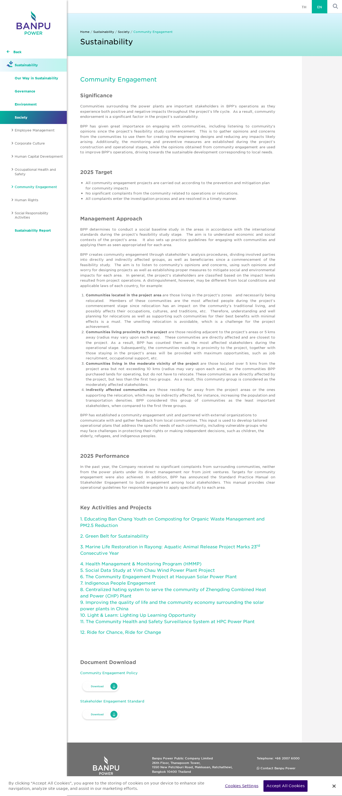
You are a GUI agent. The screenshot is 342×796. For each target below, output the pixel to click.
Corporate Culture (30, 143)
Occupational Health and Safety (35, 171)
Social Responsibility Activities (31, 215)
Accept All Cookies (285, 785)
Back (17, 52)
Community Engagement (36, 187)
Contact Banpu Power (277, 768)
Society (21, 117)
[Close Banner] (334, 786)
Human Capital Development (39, 156)
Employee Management (35, 130)
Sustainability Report (33, 230)
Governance (25, 91)
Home (85, 31)
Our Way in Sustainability (36, 78)
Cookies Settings (241, 785)
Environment (26, 104)
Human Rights (26, 200)
